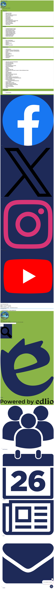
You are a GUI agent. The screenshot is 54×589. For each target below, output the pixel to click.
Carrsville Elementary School (10, 29)
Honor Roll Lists (8, 73)
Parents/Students (8, 92)
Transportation (8, 56)
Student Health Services (10, 55)
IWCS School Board (9, 40)
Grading (7, 71)
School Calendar (8, 81)
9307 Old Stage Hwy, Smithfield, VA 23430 (7, 322)
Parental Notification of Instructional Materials (13, 77)
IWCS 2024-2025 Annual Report (11, 14)
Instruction (7, 54)
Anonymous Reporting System (11, 65)
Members (7, 42)
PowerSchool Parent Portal (10, 79)
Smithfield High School (10, 35)
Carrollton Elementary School (11, 28)
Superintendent (8, 17)
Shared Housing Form (9, 62)
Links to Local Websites (10, 86)
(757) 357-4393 (20, 322)
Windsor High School (9, 36)
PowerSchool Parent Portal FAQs (13, 80)
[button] (5, 10)
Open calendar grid (12, 310)
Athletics (7, 67)
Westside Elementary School (10, 31)
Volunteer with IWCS (9, 15)
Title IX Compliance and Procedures (12, 84)
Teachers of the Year (9, 22)
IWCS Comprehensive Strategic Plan (12, 20)
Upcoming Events (3, 308)
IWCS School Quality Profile (10, 21)
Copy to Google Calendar (4, 307)
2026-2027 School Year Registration (12, 61)
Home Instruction (8, 72)
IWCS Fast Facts (8, 13)
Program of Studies (9, 78)
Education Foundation (9, 23)
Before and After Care (9, 69)
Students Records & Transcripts (11, 83)
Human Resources (9, 53)
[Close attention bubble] (52, 579)
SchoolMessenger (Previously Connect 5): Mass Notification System (17, 70)
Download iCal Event (13, 307)
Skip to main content (3, 0)
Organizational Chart (9, 19)
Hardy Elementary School (10, 30)
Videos (7, 87)
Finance (7, 51)
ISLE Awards (8, 16)
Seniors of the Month (9, 44)
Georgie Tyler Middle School (10, 33)
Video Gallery (8, 24)
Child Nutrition (8, 49)
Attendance (7, 68)
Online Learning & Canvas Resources (12, 76)
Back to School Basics (9, 66)
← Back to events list (4, 310)
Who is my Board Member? (10, 41)
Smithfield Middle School (10, 34)
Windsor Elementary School (10, 32)
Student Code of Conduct (10, 82)
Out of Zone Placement (9, 63)
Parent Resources (8, 64)
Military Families (8, 75)
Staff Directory (8, 18)
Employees (7, 57)
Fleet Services (8, 52)
